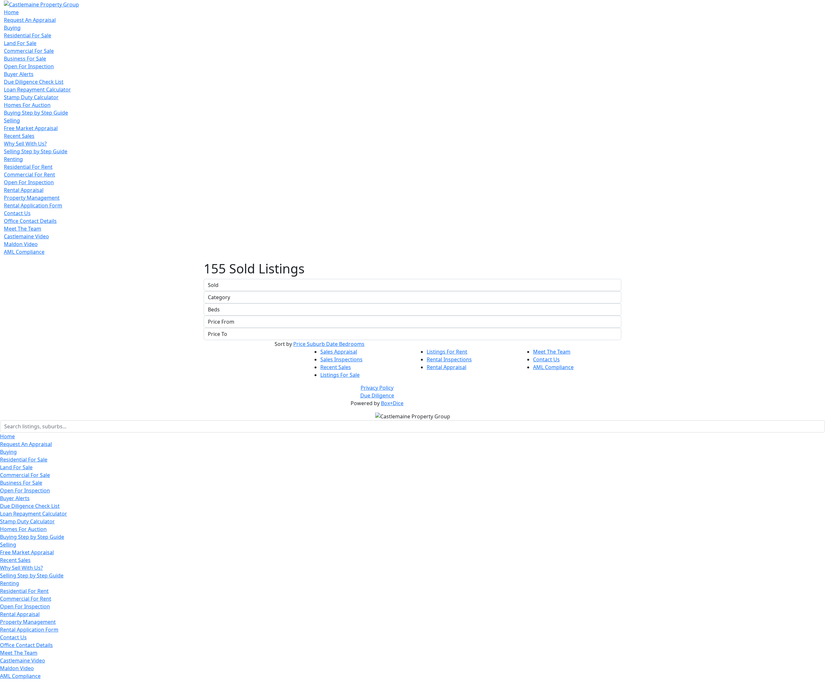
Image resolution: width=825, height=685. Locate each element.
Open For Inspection (29, 66)
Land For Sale (20, 43)
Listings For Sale (340, 374)
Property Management (32, 197)
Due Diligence (377, 395)
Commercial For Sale (29, 50)
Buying (12, 27)
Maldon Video (21, 244)
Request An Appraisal (30, 20)
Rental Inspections (449, 359)
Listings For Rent (447, 351)
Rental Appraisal (24, 190)
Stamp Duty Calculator (31, 97)
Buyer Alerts (19, 74)
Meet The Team (22, 228)
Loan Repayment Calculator (37, 89)
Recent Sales (19, 135)
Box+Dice (392, 403)
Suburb (316, 343)
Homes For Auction (27, 105)
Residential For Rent (28, 166)
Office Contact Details (30, 220)
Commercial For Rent (29, 174)
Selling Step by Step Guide (35, 151)
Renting (13, 159)
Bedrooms (351, 343)
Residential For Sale (27, 35)
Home (11, 12)
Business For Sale (25, 58)
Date (332, 343)
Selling (12, 120)
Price (300, 343)
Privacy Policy (377, 387)
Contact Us (17, 213)
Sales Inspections (341, 359)
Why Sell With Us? (25, 143)
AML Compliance (24, 251)
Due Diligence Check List (33, 81)
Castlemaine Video (26, 236)
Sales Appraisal (338, 351)
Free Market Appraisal (31, 128)
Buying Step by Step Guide (36, 112)
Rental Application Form (33, 205)
